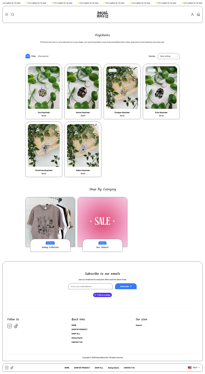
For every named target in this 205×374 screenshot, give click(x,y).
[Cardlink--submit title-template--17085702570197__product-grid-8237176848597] (83, 145)
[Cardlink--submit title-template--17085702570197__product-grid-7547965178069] (161, 87)
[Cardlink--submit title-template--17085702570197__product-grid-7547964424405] (44, 87)
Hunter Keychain (83, 112)
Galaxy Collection (50, 247)
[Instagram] (9, 326)
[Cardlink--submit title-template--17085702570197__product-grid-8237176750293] (122, 87)
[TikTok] (16, 326)
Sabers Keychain (83, 170)
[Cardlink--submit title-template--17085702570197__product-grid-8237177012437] (44, 145)
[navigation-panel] (6, 14)
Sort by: (152, 56)
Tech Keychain (44, 112)
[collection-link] (50, 222)
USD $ (195, 367)
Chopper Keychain (122, 112)
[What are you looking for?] (12, 14)
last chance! (102, 247)
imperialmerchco (102, 357)
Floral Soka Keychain (43, 170)
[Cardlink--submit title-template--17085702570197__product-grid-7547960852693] (83, 87)
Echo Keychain (161, 112)
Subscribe (124, 286)
